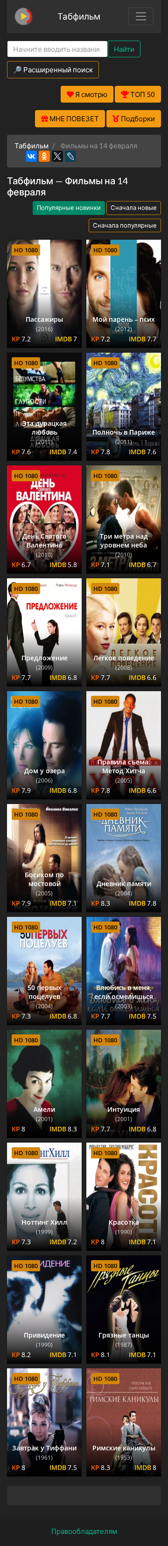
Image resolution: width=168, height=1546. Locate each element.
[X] (57, 156)
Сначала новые (134, 207)
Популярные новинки (69, 207)
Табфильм (78, 16)
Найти (124, 49)
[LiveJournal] (70, 156)
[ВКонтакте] (31, 156)
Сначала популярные (125, 225)
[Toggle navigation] (141, 16)
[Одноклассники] (44, 156)
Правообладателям (84, 1531)
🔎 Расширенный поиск (53, 69)
